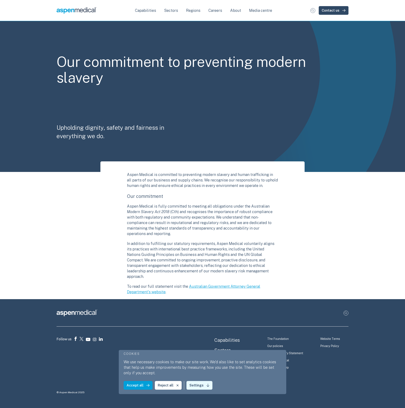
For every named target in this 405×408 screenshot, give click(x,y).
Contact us (330, 10)
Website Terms (330, 338)
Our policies (275, 346)
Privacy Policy (329, 346)
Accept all (135, 385)
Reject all (165, 385)
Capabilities (227, 340)
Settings (196, 385)
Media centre (260, 10)
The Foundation (278, 338)
